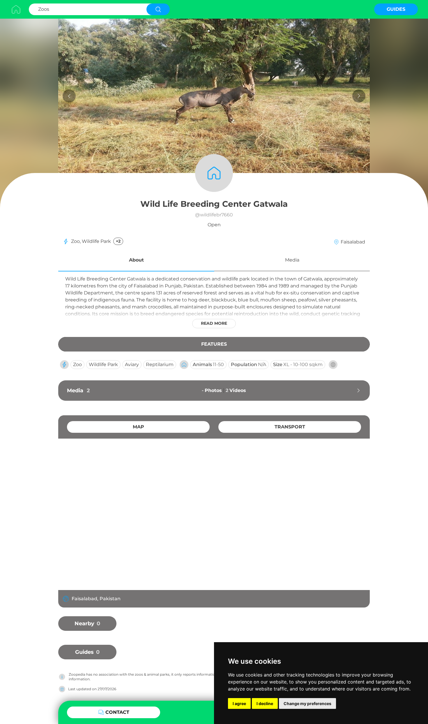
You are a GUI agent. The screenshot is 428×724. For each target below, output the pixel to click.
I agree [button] (239, 703)
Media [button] (292, 260)
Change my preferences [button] (307, 703)
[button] (136, 261)
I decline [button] (265, 703)
